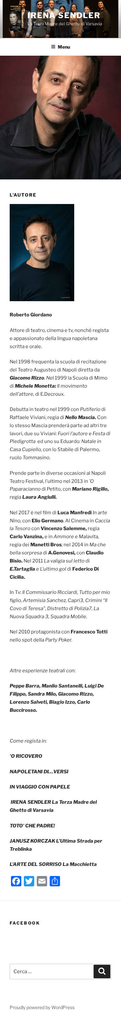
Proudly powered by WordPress (42, 1007)
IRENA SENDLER (64, 15)
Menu (64, 47)
